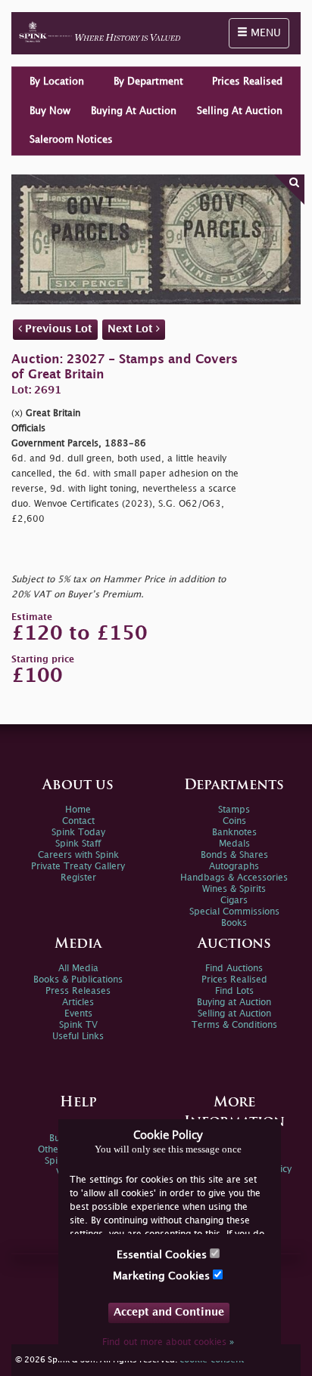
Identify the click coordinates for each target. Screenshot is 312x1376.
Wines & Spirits (234, 889)
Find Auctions (234, 968)
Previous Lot (57, 329)
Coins (234, 821)
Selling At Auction (239, 111)
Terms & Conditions (234, 1025)
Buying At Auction (133, 111)
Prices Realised (247, 81)
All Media (78, 968)
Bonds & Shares (234, 855)
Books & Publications (78, 980)
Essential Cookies (163, 1255)
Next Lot (132, 329)
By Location (57, 81)
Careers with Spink (78, 855)
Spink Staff (78, 844)
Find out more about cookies (168, 1342)
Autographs (234, 866)
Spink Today (78, 832)
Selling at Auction (234, 1014)
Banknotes (234, 832)
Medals (234, 844)
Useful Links (78, 1036)
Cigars (234, 900)
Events (78, 1014)
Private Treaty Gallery (78, 866)
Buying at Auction (234, 1002)
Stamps (234, 810)
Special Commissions (234, 912)
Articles (78, 1002)
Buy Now (50, 111)
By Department (148, 81)
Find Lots (234, 991)
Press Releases (78, 991)
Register (78, 878)
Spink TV (78, 1025)
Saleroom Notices (71, 139)
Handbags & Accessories (234, 878)
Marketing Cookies (163, 1276)
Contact (78, 821)
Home (78, 810)
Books (234, 923)
